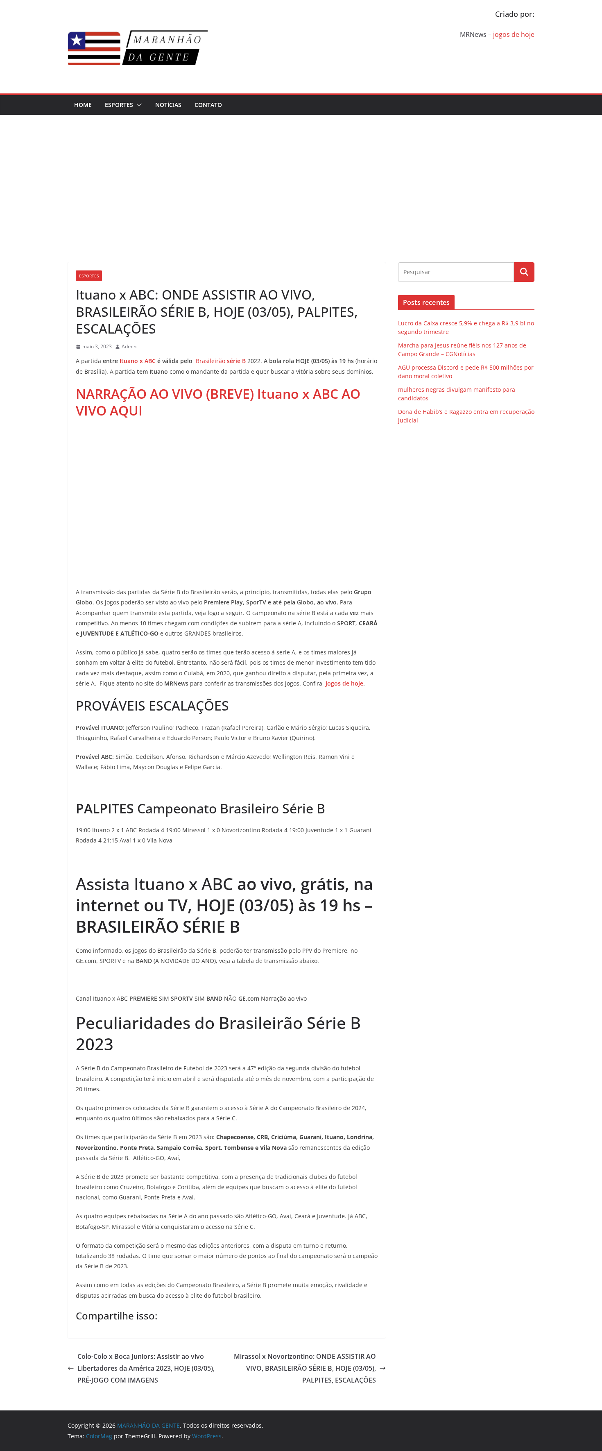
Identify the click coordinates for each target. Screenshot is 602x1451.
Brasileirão (221, 361)
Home (83, 105)
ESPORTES (119, 105)
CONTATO (208, 105)
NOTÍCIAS (168, 105)
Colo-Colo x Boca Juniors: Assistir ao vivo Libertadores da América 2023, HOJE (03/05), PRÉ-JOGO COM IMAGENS (146, 1368)
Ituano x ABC (138, 361)
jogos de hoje (513, 34)
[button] (137, 105)
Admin (129, 346)
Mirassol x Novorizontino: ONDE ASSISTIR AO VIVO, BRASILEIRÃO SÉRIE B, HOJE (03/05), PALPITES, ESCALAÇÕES (305, 1368)
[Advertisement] (301, 176)
